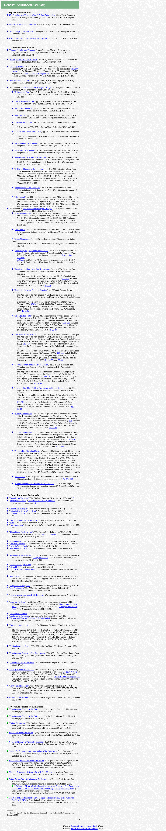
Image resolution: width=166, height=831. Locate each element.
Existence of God (22, 92)
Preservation (20, 115)
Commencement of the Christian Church (31, 365)
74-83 (19, 409)
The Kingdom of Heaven (20, 548)
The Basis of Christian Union (27, 334)
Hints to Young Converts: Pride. (23, 569)
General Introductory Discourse (23, 50)
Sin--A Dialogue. (17, 588)
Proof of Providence (23, 108)
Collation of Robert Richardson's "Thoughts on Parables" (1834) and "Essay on (41, 798)
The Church (20, 229)
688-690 (47, 376)
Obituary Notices (17, 66)
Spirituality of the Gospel (20, 646)
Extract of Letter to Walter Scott (23, 511)
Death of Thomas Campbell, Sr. (36, 73)
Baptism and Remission (19, 616)
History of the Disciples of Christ (23, 59)
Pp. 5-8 (48, 285)
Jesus (12, 523)
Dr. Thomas (20, 477)
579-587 (34, 304)
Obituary (74, 69)
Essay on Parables (49, 534)
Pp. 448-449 (68, 479)
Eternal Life (15, 567)
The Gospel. (15, 576)
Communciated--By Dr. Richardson (24, 520)
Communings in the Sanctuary (22, 625)
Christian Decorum (17, 544)
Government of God (23, 122)
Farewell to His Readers (19, 697)
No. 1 (14, 606)
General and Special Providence (28, 132)
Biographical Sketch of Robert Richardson (26, 760)
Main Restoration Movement (84, 828)
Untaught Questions (23, 213)
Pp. (72, 407)
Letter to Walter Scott (18, 546)
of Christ (20, 260)
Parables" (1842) (19, 800)
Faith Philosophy (19, 686)
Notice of (26, 742)
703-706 (20, 402)
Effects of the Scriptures (25, 150)
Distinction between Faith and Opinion (31, 290)
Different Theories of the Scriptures (29, 169)
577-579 (65, 278)
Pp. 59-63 (38, 383)
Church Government (23, 432)
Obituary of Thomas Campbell (21, 669)
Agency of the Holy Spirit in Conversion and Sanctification (39, 388)
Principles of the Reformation (22, 662)
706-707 (72, 439)
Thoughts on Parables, (68, 604)
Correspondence (16, 525)
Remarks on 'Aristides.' (19, 498)
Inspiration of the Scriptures (26, 143)
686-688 (60, 353)
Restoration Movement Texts (84, 826)
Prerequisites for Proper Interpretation (30, 157)
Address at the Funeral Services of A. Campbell (34, 483)
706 (70, 421)
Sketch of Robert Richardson (21, 732)
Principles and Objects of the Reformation (27, 709)
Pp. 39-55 (49, 360)
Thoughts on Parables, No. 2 (21, 555)
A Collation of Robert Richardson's (46, 786)
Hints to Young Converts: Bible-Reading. (27, 595)
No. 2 (14, 609)
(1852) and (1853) (43, 788)
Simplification (15, 541)
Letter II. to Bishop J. (18, 509)
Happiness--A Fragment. (20, 586)
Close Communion (22, 239)
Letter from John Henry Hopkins (41, 500)
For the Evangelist (17, 513)
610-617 (26, 344)
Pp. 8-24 (25, 311)
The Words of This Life (19, 80)
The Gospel (20, 197)
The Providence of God (24, 101)
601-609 (66, 323)
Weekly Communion (23, 414)
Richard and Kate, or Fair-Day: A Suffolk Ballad (30, 618)
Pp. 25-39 (53, 330)
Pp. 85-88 (60, 446)
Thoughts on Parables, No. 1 (21, 532)
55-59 (60, 360)
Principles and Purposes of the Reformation (32, 269)
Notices (15, 71)
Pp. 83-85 (53, 428)
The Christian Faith (23, 316)
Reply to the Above (18, 500)
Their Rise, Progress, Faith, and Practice (31, 250)
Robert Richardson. (18, 723)
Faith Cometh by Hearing (20, 565)
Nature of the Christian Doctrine (28, 451)
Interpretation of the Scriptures (27, 188)
